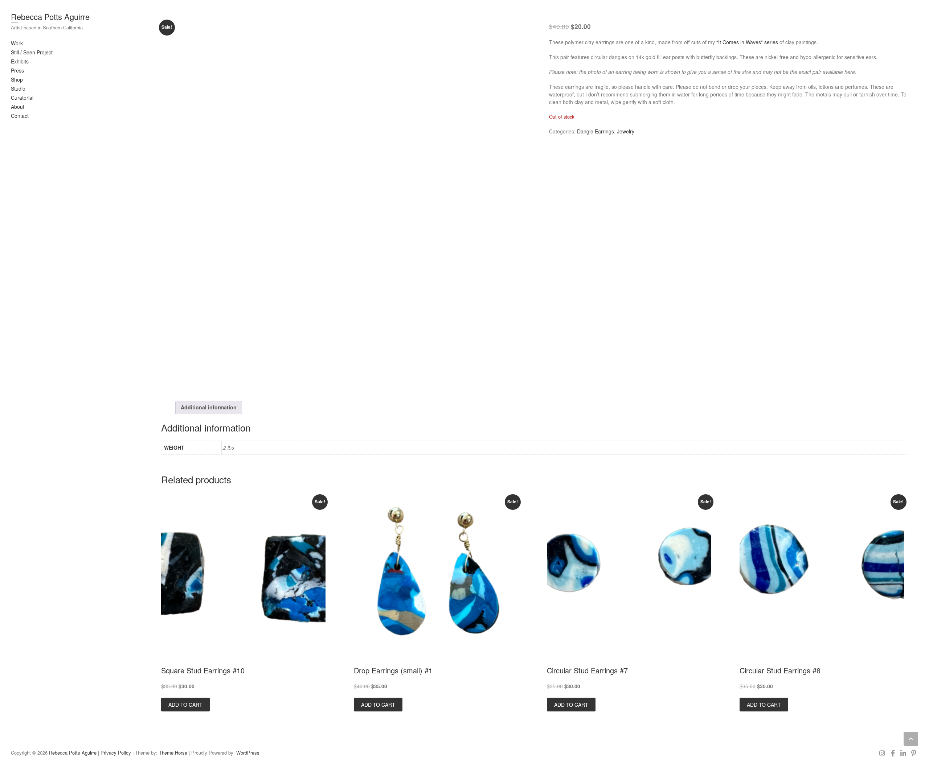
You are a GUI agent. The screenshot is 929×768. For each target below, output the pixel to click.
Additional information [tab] (209, 407)
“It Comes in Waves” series (747, 42)
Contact (20, 115)
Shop (17, 79)
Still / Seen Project (32, 52)
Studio (18, 88)
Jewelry (625, 131)
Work (17, 43)
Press (17, 70)
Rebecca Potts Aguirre (50, 16)
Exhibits (20, 61)
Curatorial (22, 97)
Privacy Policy (116, 752)
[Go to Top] (911, 739)
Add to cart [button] (185, 704)
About (17, 106)
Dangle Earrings (595, 131)
